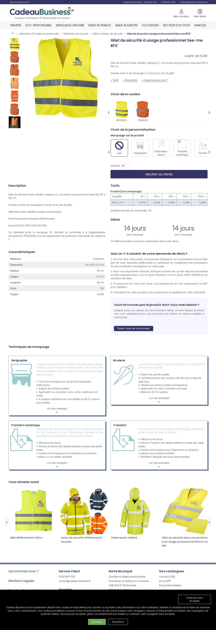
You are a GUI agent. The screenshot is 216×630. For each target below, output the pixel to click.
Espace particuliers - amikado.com (140, 2)
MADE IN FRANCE (99, 25)
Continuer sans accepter (194, 599)
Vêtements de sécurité (75, 33)
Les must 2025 (167, 576)
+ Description (130, 80)
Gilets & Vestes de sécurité (108, 33)
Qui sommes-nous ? (20, 2)
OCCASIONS (150, 25)
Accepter (97, 621)
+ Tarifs (115, 80)
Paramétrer (118, 621)
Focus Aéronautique (170, 585)
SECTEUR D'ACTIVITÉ (176, 25)
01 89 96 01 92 (168, 2)
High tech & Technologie (122, 585)
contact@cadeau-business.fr (193, 2)
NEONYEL (121, 120)
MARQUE (200, 25)
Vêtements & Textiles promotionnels (39, 33)
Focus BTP (165, 581)
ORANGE (143, 120)
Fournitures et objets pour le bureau (129, 581)
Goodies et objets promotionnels (127, 576)
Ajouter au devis (159, 174)
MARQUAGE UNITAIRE (70, 25)
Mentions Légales (21, 581)
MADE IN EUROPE (126, 25)
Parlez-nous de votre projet (133, 328)
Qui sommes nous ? (23, 571)
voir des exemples (57, 408)
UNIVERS (15, 25)
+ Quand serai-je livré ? (155, 80)
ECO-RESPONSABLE (38, 25)
